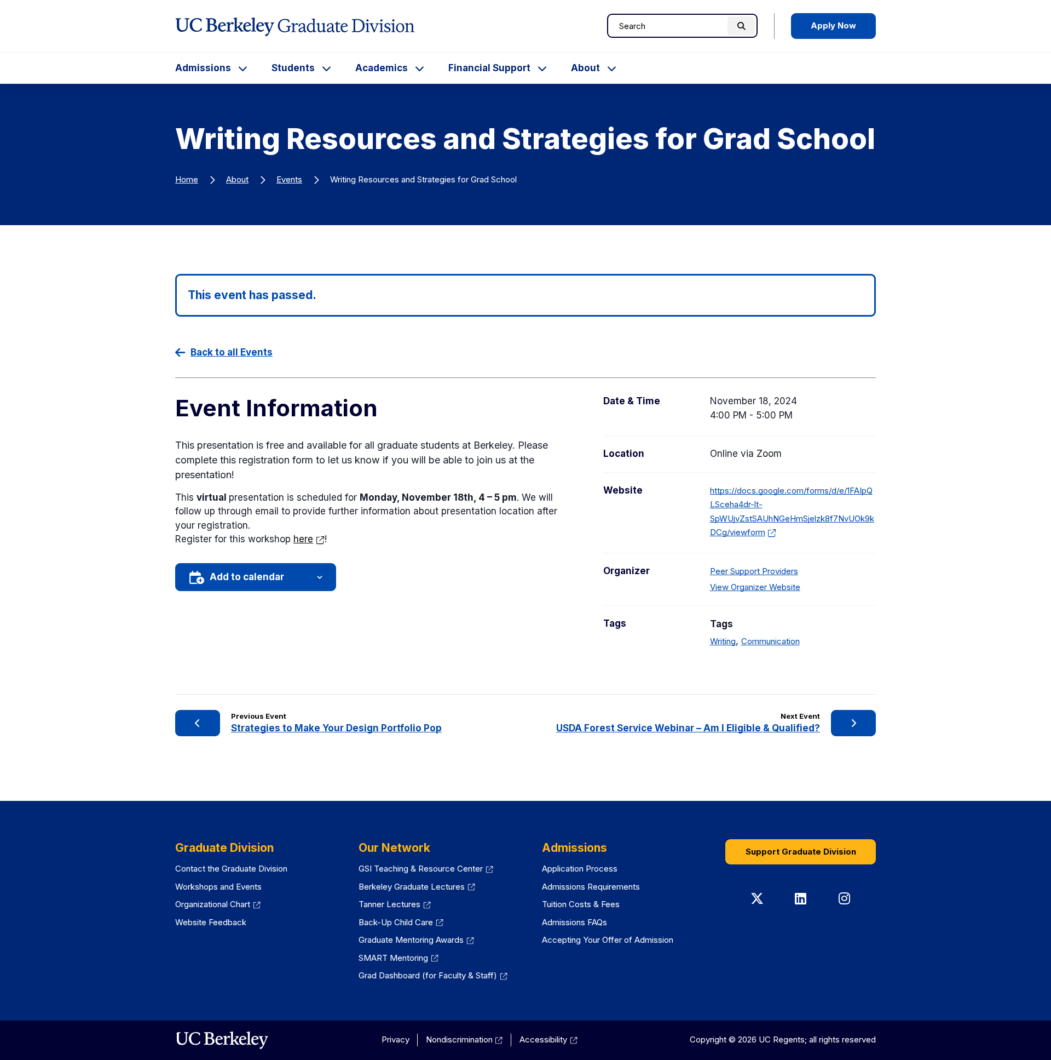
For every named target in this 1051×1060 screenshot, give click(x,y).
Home (186, 179)
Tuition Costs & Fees (581, 904)
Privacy (395, 1039)
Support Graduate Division (801, 851)
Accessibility (548, 1039)
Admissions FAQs (574, 922)
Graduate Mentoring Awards (416, 940)
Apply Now (833, 25)
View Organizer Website (755, 587)
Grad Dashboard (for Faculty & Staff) (433, 975)
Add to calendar (247, 576)
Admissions (203, 67)
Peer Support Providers (754, 571)
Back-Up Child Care (401, 922)
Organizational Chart (218, 904)
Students (293, 67)
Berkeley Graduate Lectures (417, 886)
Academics (381, 67)
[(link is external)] (222, 1040)
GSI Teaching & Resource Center (426, 868)
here (309, 539)
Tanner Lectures (395, 904)
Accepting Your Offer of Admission (607, 940)
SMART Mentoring (398, 958)
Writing (723, 641)
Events (289, 179)
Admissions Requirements (591, 886)
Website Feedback (210, 922)
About (585, 67)
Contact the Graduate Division (231, 868)
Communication (770, 641)
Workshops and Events (218, 886)
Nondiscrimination (464, 1039)
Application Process (579, 868)
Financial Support (489, 67)
